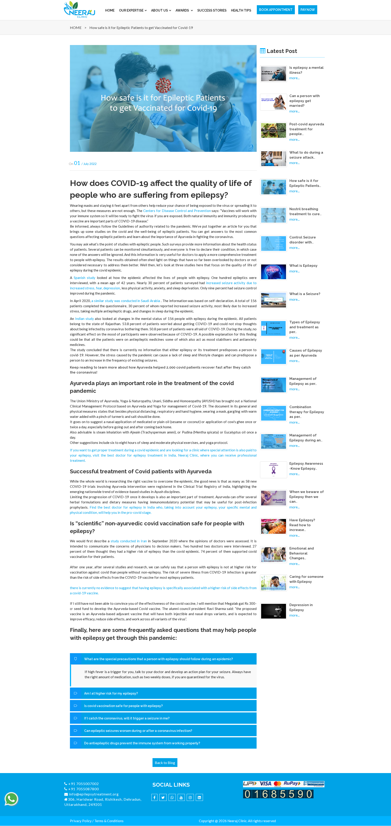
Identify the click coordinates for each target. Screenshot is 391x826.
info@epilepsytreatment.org (93, 794)
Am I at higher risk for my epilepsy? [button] (110, 693)
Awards (183, 10)
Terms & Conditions (109, 821)
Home (109, 10)
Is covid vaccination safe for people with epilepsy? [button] (123, 706)
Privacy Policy (81, 821)
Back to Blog (165, 762)
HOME (75, 27)
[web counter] (278, 793)
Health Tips (241, 10)
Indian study (85, 319)
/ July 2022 (85, 164)
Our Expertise (131, 10)
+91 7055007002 (83, 783)
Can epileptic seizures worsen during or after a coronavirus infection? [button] (137, 731)
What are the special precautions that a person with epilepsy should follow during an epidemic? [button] (158, 659)
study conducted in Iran (129, 541)
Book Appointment (276, 10)
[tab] (163, 658)
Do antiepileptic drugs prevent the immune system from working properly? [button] (141, 743)
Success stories (211, 10)
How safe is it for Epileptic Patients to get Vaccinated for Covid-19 (141, 27)
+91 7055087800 (83, 789)
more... (294, 78)
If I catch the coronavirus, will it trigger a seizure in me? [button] (126, 718)
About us (159, 10)
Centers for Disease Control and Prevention (177, 211)
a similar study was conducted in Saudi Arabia (125, 301)
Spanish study (84, 278)
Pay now (307, 10)
